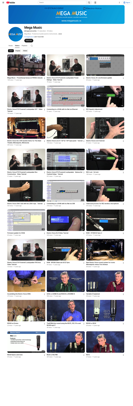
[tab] (10, 45)
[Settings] (119, 2)
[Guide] (3, 2)
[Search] (89, 2)
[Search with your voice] (95, 2)
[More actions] (44, 78)
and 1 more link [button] (39, 36)
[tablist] (66, 45)
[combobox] (62, 2)
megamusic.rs (30, 36)
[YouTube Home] (10, 2)
